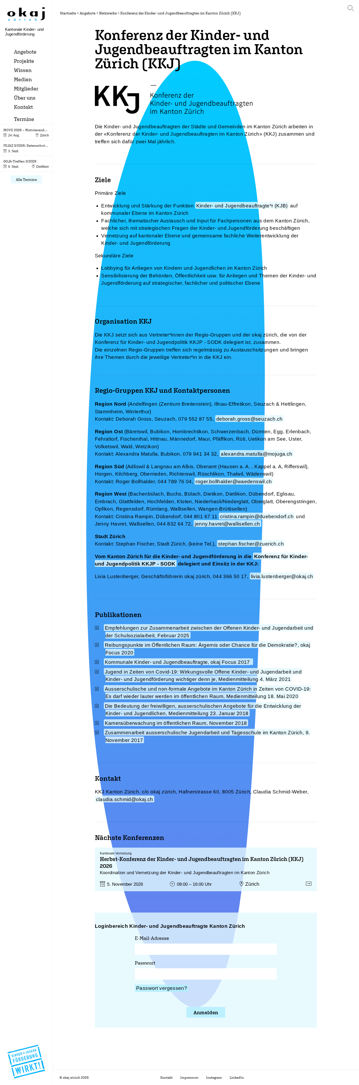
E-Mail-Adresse (152, 938)
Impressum (189, 1077)
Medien (23, 79)
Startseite (68, 13)
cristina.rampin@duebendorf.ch (257, 516)
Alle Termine (26, 179)
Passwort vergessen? (161, 988)
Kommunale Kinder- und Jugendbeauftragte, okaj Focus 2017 (177, 662)
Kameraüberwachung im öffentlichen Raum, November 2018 (176, 723)
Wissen (23, 70)
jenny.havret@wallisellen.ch (227, 524)
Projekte (24, 61)
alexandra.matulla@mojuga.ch (256, 454)
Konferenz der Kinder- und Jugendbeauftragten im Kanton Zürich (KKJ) (180, 13)
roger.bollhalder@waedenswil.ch (234, 481)
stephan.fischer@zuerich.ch (251, 544)
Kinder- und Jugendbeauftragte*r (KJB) (242, 205)
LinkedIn (237, 1077)
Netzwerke (108, 13)
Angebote (25, 52)
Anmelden (205, 1012)
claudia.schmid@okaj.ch (124, 799)
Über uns (24, 98)
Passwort (145, 963)
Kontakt (23, 107)
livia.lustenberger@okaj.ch (282, 576)
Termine (24, 119)
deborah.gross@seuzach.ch (249, 419)
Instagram (214, 1077)
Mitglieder (26, 88)
